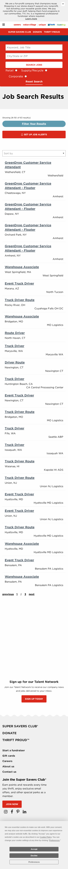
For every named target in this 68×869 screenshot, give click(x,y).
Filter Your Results (34, 123)
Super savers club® (20, 726)
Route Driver (15, 333)
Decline (34, 856)
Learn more (31, 18)
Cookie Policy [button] (46, 837)
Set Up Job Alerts (35, 134)
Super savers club (19, 32)
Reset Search (34, 81)
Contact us (9, 771)
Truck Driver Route (19, 300)
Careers (7, 761)
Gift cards (8, 755)
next (31, 594)
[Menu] (3, 24)
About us (8, 766)
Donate (37, 32)
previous (8, 594)
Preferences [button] (54, 840)
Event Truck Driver (19, 283)
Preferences (34, 862)
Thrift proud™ (15, 740)
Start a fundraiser (13, 750)
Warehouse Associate (22, 267)
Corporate (16, 76)
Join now (12, 804)
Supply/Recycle (32, 70)
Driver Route (15, 362)
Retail (10, 70)
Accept (34, 849)
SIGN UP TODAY (34, 699)
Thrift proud (52, 32)
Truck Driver (14, 346)
